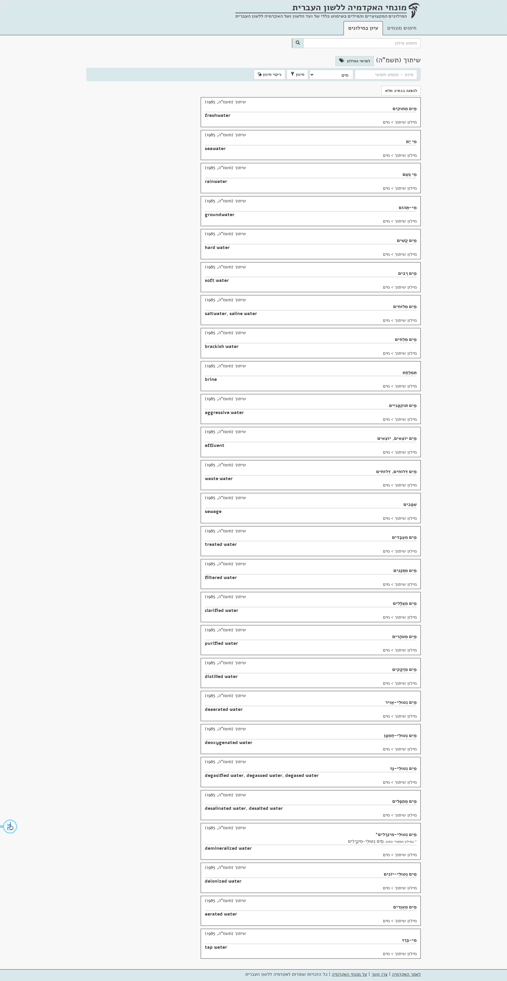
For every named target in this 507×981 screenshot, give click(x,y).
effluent (214, 445)
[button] (9, 826)
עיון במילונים (363, 27)
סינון (299, 74)
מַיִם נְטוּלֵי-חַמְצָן (400, 735)
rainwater (216, 181)
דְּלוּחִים (383, 471)
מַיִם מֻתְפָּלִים (404, 801)
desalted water (266, 808)
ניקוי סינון (271, 74)
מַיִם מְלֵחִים (406, 339)
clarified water (221, 610)
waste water (219, 478)
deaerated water (224, 709)
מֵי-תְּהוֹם (408, 207)
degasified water (224, 775)
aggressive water (224, 412)
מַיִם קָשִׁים (407, 240)
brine (211, 379)
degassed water (264, 775)
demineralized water (228, 848)
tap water (216, 947)
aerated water (221, 914)
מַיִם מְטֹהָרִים (404, 636)
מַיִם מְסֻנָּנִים (405, 570)
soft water (217, 280)
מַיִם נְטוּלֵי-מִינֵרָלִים (397, 834)
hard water (217, 247)
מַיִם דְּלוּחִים (405, 471)
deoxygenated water (228, 742)
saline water (243, 313)
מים (386, 122)
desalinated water (225, 808)
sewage (213, 511)
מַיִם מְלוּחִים (405, 306)
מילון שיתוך (406, 122)
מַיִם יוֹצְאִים (405, 438)
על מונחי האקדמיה (349, 974)
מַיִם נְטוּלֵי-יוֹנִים (400, 874)
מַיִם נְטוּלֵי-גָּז (403, 768)
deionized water (223, 881)
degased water (302, 775)
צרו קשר (379, 974)
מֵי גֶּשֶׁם (410, 174)
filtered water (221, 577)
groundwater (219, 214)
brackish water (222, 346)
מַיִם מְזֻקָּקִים (404, 669)
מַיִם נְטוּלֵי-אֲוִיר (401, 702)
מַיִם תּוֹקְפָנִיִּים (403, 405)
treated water (221, 544)
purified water (221, 643)
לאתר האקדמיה (406, 974)
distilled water (221, 676)
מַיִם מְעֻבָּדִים (404, 537)
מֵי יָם (411, 141)
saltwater (216, 313)
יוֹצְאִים (384, 438)
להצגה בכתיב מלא (401, 90)
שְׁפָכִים (410, 504)
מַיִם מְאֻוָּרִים (405, 907)
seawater (215, 148)
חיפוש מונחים (401, 27)
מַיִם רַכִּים (407, 273)
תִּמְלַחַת (410, 372)
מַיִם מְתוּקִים (405, 108)
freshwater (217, 115)
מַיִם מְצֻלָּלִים (405, 603)
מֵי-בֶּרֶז (409, 940)
